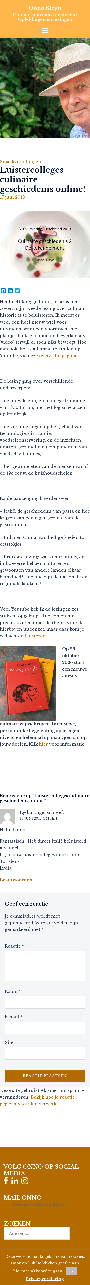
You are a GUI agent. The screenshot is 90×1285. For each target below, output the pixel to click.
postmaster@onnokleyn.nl (40, 1204)
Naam (13, 991)
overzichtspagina (57, 355)
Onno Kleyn (45, 8)
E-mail (13, 1016)
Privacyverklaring (45, 1278)
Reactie (14, 946)
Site (9, 1042)
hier (43, 744)
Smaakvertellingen (20, 161)
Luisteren (35, 635)
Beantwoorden (16, 879)
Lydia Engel (33, 812)
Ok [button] (71, 1271)
